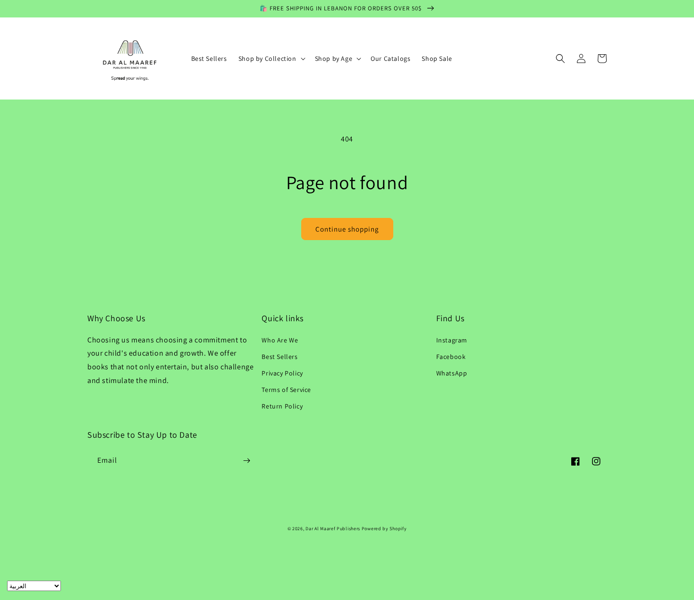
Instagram (451, 340)
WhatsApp (451, 373)
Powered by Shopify (384, 528)
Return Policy (282, 406)
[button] (271, 58)
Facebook (451, 356)
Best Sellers (279, 356)
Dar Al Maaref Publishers (333, 528)
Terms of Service (286, 389)
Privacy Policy (282, 373)
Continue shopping (347, 229)
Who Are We (280, 340)
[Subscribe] (246, 461)
